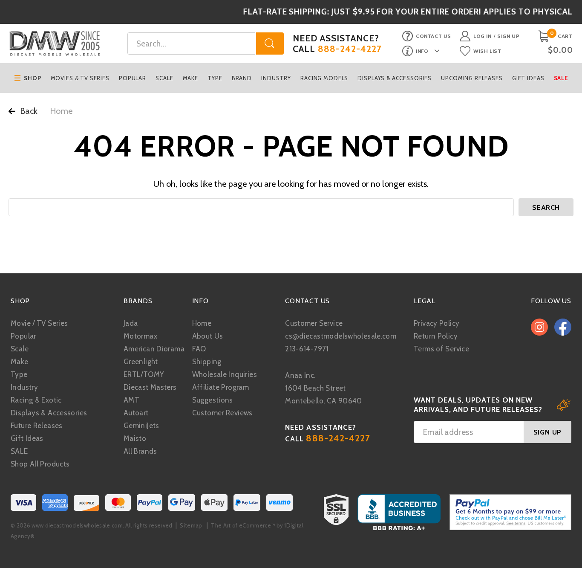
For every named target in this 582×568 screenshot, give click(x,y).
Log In (482, 36)
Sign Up (508, 36)
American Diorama (154, 349)
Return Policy (436, 336)
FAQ (199, 349)
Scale (164, 78)
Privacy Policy (436, 323)
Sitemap (191, 525)
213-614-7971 (307, 349)
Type (214, 78)
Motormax (140, 336)
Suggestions (212, 400)
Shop (32, 78)
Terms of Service (441, 349)
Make (190, 78)
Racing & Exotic (36, 400)
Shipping (207, 361)
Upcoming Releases (471, 78)
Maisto (135, 438)
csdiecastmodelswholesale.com (340, 336)
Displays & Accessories (394, 78)
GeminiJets (141, 425)
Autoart (136, 413)
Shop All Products (40, 464)
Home (202, 323)
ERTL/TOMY (144, 374)
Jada (131, 323)
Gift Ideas (528, 78)
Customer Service (314, 323)
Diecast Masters (150, 387)
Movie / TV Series (39, 323)
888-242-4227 (350, 48)
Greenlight (141, 361)
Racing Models (324, 78)
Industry (276, 78)
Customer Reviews (222, 413)
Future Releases (37, 425)
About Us (207, 336)
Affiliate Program (220, 387)
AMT (131, 400)
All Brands (140, 451)
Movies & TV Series (80, 78)
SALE (19, 451)
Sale (561, 78)
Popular (132, 78)
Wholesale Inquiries (224, 374)
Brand (242, 78)
